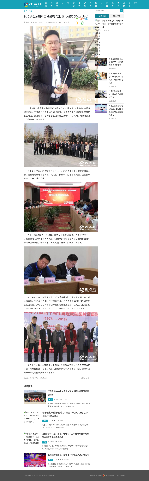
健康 (124, 4)
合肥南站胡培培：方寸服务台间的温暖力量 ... (116, 94)
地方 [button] (136, 3)
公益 (101, 4)
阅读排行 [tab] (102, 16)
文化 (68, 4)
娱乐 (85, 4)
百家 (107, 4)
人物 (90, 4)
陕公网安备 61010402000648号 (115, 475)
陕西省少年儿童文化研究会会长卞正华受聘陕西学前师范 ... (112, 24)
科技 (62, 4)
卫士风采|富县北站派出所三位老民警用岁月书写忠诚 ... (116, 62)
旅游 (74, 4)
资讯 (118, 4)
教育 (96, 4)
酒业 (129, 4)
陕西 (41, 235)
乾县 (37, 378)
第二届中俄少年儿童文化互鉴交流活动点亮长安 (68, 455)
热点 (51, 4)
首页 (46, 4)
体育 (79, 4)
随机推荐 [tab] (116, 16)
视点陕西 (44, 378)
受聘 (31, 378)
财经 (57, 4)
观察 (113, 4)
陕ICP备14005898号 (96, 475)
